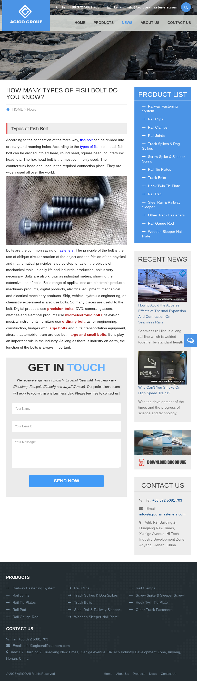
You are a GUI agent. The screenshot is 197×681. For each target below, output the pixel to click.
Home (80, 23)
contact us (179, 23)
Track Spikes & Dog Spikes (161, 146)
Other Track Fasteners (166, 215)
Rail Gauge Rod (160, 223)
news (127, 23)
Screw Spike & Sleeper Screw (163, 159)
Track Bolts (156, 178)
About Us (122, 674)
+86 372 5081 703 (85, 7)
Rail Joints (156, 135)
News (153, 674)
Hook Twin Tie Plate (163, 186)
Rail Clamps (157, 127)
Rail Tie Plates (159, 169)
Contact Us (19, 629)
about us (150, 23)
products (104, 23)
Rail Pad (154, 194)
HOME (17, 109)
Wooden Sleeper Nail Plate (162, 233)
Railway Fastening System (160, 108)
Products (18, 577)
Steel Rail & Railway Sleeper (161, 204)
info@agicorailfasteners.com (152, 7)
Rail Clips (155, 119)
